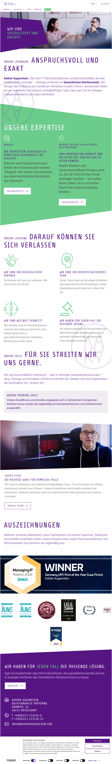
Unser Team (16, 505)
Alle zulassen (97, 741)
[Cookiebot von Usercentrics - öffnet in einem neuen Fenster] (11, 760)
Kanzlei (6, 9)
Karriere (37, 9)
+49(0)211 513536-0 (28, 715)
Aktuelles (18, 9)
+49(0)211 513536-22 (28, 719)
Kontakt (106, 4)
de (94, 4)
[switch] (50, 760)
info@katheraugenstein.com (32, 724)
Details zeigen (92, 760)
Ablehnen (97, 751)
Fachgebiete (15, 191)
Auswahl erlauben (97, 746)
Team (29, 9)
